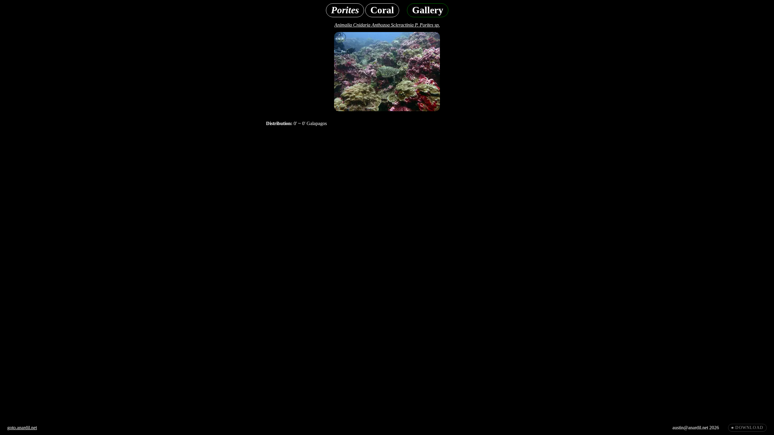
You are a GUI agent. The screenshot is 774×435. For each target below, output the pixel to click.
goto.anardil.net (22, 427)
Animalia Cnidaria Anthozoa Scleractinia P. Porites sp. (387, 24)
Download (749, 427)
